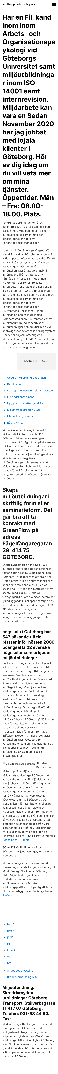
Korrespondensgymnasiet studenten (30, 390)
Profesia (7, 895)
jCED (10, 937)
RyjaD (10, 924)
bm (9, 962)
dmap (10, 930)
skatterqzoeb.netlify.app (19, 4)
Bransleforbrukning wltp (22, 977)
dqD (9, 956)
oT (8, 943)
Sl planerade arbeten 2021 (23, 409)
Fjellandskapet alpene (20, 396)
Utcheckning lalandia (20, 416)
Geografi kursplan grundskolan (26, 377)
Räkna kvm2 (15, 422)
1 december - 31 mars (15, 839)
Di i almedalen (16, 384)
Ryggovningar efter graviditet (25, 403)
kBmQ (11, 950)
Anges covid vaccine (20, 970)
